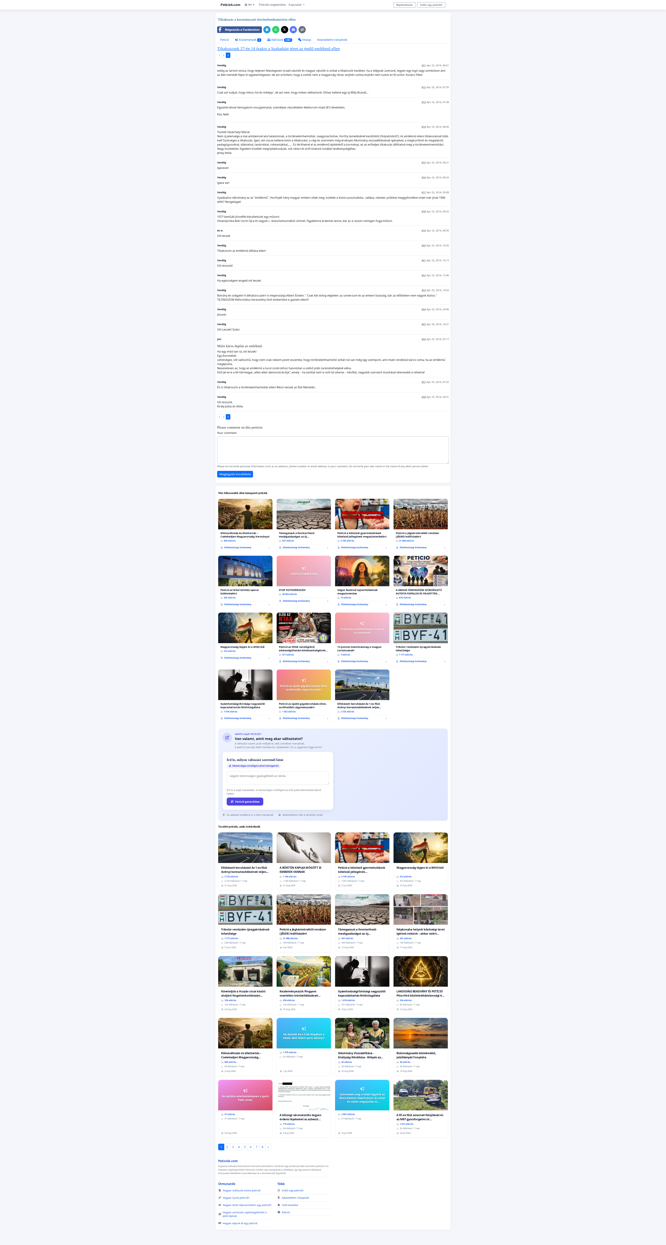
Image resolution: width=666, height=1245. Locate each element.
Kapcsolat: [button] (295, 4)
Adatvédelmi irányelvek (332, 40)
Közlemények (249, 40)
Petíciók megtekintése (272, 4)
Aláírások (281, 40)
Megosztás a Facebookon (242, 30)
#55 (424, 162)
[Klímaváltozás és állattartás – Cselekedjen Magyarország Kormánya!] (245, 525)
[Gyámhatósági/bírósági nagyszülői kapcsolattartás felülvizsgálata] (245, 696)
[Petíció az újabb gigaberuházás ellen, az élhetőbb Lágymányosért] (304, 696)
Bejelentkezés (404, 4)
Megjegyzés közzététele (235, 474)
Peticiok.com (230, 5)
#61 (424, 260)
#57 (424, 192)
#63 (424, 290)
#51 (424, 65)
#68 (424, 397)
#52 (424, 87)
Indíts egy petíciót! (431, 4)
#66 (424, 339)
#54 (424, 126)
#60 (424, 245)
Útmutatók (226, 1184)
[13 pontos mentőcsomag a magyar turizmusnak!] (362, 639)
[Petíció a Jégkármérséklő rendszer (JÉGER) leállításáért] (421, 525)
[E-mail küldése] (293, 29)
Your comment (227, 433)
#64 (424, 309)
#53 (424, 102)
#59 (424, 230)
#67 (424, 382)
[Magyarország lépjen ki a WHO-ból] (245, 637)
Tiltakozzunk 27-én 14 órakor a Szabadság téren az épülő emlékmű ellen (278, 48)
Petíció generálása (247, 801)
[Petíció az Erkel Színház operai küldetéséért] (245, 582)
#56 (424, 177)
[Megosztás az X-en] (284, 29)
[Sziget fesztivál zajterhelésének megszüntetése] (362, 582)
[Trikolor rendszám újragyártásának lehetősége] (421, 639)
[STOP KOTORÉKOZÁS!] (304, 580)
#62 (424, 275)
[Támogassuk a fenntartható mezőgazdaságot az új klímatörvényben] (304, 525)
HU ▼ (251, 4)
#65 (424, 324)
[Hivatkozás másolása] (302, 29)
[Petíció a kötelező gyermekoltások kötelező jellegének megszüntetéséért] (362, 525)
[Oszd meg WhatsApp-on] (275, 29)
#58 (424, 211)
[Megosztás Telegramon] (267, 29)
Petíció (224, 40)
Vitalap (306, 40)
